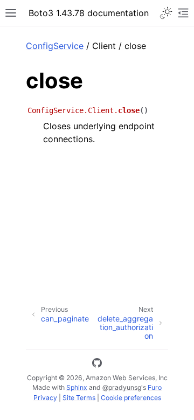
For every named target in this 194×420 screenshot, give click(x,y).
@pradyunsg (121, 387)
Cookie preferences (131, 398)
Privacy (45, 398)
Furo (155, 387)
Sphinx (76, 387)
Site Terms (79, 398)
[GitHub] (97, 364)
